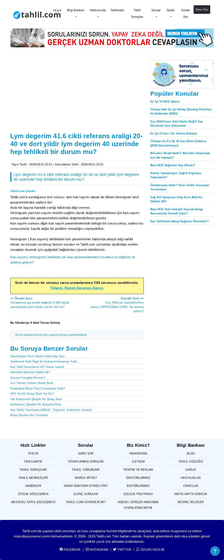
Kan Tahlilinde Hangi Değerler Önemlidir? (179, 221)
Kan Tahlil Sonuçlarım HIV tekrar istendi (37, 367)
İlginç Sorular (86, 494)
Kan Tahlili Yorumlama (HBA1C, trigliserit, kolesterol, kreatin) (51, 410)
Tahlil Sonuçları (137, 13)
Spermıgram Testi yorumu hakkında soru (37, 356)
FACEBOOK (72, 549)
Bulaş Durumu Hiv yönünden (29, 415)
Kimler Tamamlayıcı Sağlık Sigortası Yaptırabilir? (175, 175)
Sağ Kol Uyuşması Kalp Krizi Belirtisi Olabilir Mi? (176, 199)
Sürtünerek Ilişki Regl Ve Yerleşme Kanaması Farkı (44, 361)
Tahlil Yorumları (86, 469)
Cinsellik (190, 486)
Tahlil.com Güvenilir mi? (86, 502)
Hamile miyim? (86, 477)
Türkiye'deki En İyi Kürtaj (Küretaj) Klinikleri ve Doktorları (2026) (181, 111)
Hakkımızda (98, 10)
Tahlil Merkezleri (33, 477)
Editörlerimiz (138, 486)
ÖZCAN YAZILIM (152, 549)
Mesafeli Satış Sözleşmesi (33, 502)
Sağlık (190, 469)
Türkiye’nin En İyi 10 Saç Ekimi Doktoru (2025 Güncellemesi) (178, 143)
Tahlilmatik (117, 10)
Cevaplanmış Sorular (86, 461)
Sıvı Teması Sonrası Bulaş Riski (31, 383)
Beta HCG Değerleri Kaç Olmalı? (172, 165)
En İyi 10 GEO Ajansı (165, 101)
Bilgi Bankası (76, 10)
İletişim (138, 461)
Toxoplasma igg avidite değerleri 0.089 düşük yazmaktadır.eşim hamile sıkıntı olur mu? (39, 303)
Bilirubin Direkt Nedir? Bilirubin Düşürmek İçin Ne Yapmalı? (180, 155)
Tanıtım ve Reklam (138, 469)
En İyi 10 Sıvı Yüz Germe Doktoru (173, 133)
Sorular (156, 10)
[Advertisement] (77, 98)
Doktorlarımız (138, 477)
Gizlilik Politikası (138, 494)
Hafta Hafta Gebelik (190, 494)
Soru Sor (202, 9)
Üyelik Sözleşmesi (33, 494)
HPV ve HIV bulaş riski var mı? (31, 393)
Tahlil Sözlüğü (190, 461)
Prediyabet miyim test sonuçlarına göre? (37, 388)
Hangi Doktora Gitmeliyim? (86, 486)
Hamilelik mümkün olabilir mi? (30, 372)
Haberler (33, 486)
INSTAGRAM (98, 549)
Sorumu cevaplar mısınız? (27, 377)
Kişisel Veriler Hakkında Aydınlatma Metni (138, 504)
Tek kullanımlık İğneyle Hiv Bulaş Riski (36, 399)
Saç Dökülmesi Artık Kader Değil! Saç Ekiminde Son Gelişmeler (176, 123)
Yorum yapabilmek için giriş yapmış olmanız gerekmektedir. (51, 334)
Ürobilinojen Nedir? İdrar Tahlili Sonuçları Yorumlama (179, 187)
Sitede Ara (185, 13)
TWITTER (123, 549)
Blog (191, 453)
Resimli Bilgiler (191, 502)
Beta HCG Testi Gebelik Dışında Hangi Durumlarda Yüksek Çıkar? (176, 211)
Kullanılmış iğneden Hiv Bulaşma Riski (35, 404)
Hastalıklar (191, 477)
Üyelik (170, 10)
